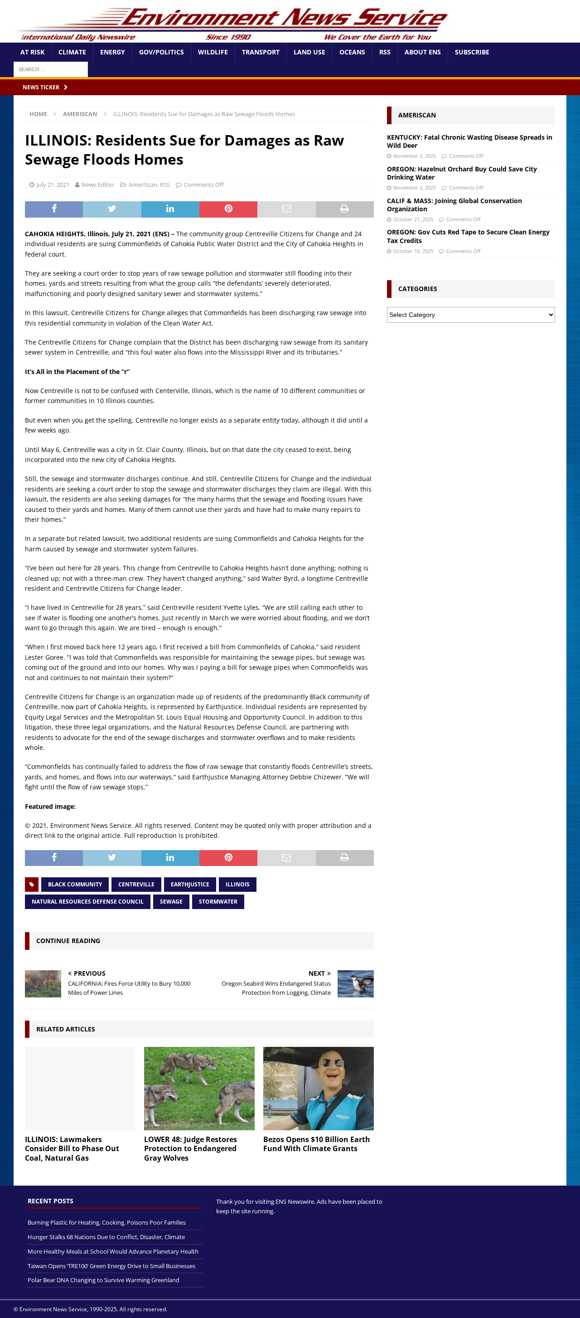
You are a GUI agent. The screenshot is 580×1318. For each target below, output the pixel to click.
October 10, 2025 (413, 251)
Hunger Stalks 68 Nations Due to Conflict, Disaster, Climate (106, 1237)
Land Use (309, 52)
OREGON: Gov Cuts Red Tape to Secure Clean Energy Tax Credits (468, 236)
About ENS (423, 52)
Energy (112, 52)
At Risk (32, 52)
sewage (171, 901)
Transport (261, 52)
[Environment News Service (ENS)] (233, 37)
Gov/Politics (161, 52)
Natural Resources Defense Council (88, 901)
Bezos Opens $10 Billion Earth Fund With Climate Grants (316, 1144)
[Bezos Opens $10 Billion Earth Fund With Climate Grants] (318, 1088)
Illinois (238, 884)
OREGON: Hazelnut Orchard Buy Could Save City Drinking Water (462, 173)
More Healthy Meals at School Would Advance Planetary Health (113, 1251)
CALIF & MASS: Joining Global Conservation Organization (454, 204)
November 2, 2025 (414, 155)
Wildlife (213, 52)
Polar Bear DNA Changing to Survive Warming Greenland (103, 1280)
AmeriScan (143, 184)
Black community (75, 884)
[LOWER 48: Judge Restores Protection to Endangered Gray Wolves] (199, 1088)
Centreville (136, 884)
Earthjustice (190, 884)
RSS (385, 52)
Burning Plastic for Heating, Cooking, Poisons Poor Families (107, 1222)
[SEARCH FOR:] (51, 68)
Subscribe (472, 52)
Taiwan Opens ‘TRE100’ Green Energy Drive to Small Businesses (111, 1266)
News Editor (98, 184)
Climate (72, 52)
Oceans (352, 52)
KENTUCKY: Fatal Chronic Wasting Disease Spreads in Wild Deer (469, 141)
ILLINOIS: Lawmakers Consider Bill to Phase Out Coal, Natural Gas (72, 1148)
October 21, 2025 (413, 219)
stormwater (218, 901)
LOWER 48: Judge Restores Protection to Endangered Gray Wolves (190, 1148)
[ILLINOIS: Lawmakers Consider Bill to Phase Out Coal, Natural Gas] (80, 1088)
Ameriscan (417, 115)
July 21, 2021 (53, 184)
